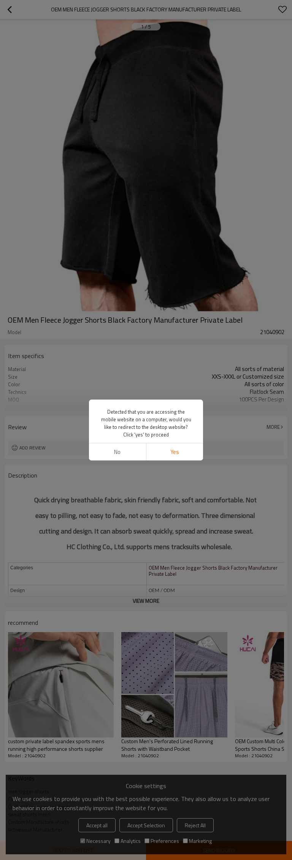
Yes (174, 452)
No (117, 452)
